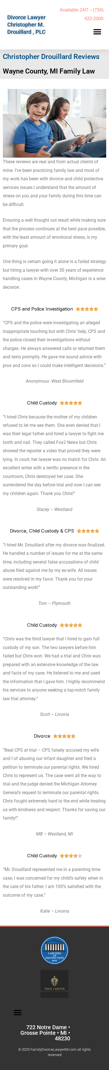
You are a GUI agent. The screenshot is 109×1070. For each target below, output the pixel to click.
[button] (97, 32)
